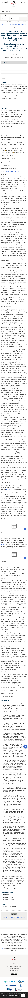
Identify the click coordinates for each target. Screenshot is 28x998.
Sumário (16, 16)
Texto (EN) (13, 18)
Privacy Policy (16, 995)
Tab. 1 (9, 489)
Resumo (4, 18)
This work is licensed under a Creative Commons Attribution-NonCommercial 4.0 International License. (13, 916)
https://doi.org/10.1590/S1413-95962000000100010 (14, 24)
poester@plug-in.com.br (12, 171)
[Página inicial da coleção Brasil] (14, 960)
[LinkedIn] (13, 971)
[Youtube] (17, 971)
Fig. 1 (3, 544)
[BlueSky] (10, 971)
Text (3, 69)
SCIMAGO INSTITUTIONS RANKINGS (14, 57)
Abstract (4, 62)
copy (14, 27)
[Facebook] (15, 971)
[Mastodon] (12, 971)
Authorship (14, 54)
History (4, 78)
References (5, 72)
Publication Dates (6, 75)
